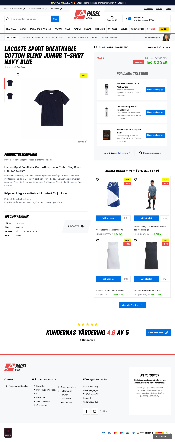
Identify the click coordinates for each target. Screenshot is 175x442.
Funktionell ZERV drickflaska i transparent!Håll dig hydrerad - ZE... (129, 114)
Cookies (103, 411)
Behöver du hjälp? (153, 37)
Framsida (11, 29)
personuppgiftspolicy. (149, 396)
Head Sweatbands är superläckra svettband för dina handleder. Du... (129, 91)
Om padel (112, 29)
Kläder (77, 29)
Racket (22, 29)
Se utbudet (120, 3)
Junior (61, 37)
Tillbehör (100, 29)
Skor (67, 29)
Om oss (159, 9)
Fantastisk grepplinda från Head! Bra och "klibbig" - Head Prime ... (129, 137)
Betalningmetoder (152, 152)
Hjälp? (168, 9)
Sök (55, 19)
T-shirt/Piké (49, 37)
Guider (124, 29)
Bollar (87, 29)
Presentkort (148, 9)
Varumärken (137, 29)
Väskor (58, 29)
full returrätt (124, 152)
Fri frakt (102, 47)
